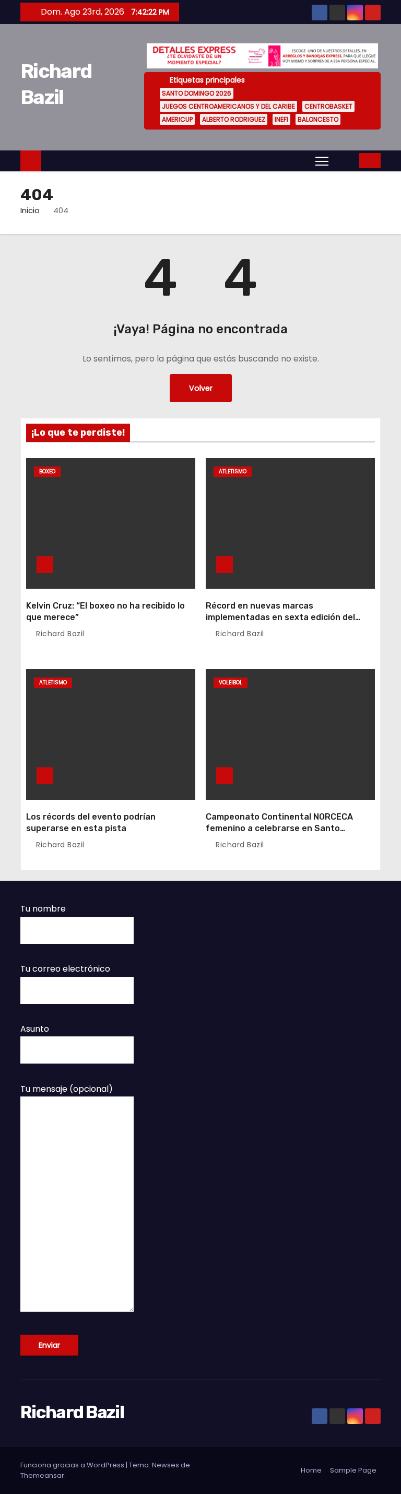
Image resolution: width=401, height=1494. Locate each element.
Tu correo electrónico (65, 969)
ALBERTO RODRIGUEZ (233, 119)
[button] (345, 160)
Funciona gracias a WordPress (73, 1465)
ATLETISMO (232, 471)
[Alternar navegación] (322, 160)
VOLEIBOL (230, 682)
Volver (201, 388)
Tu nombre (43, 909)
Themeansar (42, 1475)
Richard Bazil (59, 633)
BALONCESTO (318, 119)
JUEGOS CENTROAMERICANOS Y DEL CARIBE (228, 106)
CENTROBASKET (328, 106)
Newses (165, 1465)
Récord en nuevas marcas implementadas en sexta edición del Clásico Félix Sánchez (280, 617)
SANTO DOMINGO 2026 (196, 93)
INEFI (281, 119)
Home (311, 1470)
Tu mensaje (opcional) (66, 1089)
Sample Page (353, 1470)
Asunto (34, 1029)
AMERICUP (177, 119)
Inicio (30, 210)
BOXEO (47, 471)
